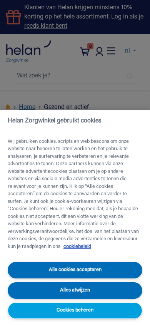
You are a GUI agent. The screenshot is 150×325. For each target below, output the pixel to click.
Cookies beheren (75, 310)
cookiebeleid (77, 246)
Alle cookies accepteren (75, 269)
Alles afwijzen (75, 290)
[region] (75, 217)
